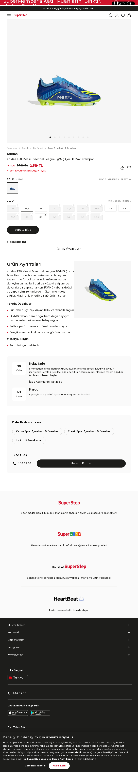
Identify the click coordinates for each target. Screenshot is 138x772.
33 (124, 208)
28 (12, 208)
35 (40, 217)
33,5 (13, 217)
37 (68, 217)
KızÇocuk (38, 148)
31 (82, 208)
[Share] (122, 168)
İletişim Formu (81, 463)
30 (54, 208)
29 (40, 208)
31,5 (96, 208)
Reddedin (76, 752)
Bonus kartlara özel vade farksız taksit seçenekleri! (69, 6)
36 (54, 217)
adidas (12, 154)
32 (110, 208)
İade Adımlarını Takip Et (45, 381)
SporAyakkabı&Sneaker (62, 148)
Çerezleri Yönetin (35, 765)
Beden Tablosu (122, 200)
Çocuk (25, 148)
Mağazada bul (16, 241)
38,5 (96, 217)
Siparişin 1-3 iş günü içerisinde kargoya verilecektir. (69, 8)
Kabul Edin (59, 765)
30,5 (68, 208)
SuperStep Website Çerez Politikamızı (51, 759)
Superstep (12, 148)
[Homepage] (20, 15)
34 (26, 217)
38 (82, 217)
